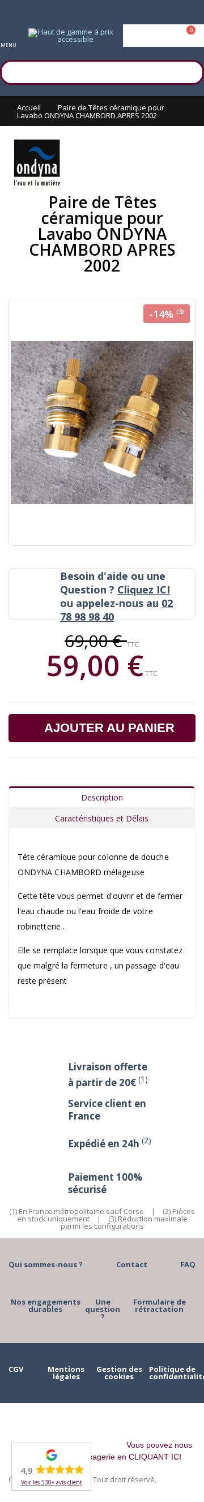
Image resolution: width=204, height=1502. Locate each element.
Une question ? (102, 1309)
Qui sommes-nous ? (45, 1264)
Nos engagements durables (45, 1305)
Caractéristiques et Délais (101, 818)
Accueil (29, 107)
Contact (131, 1264)
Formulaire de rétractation (159, 1305)
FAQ (188, 1264)
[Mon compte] (163, 35)
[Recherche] (190, 70)
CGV (15, 1369)
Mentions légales (66, 1373)
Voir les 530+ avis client (51, 1482)
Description (102, 797)
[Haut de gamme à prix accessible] (70, 35)
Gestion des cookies (119, 1373)
